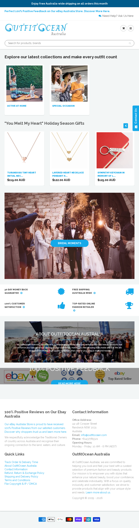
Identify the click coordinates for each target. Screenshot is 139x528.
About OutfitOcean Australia (21, 465)
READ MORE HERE (69, 383)
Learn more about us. (98, 492)
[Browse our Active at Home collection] (24, 83)
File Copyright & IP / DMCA (21, 483)
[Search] (130, 43)
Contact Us (135, 116)
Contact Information (16, 469)
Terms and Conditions (17, 480)
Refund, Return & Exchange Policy (24, 473)
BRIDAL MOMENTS (69, 243)
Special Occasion (63, 106)
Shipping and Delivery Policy (21, 476)
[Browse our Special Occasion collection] (69, 83)
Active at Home (16, 106)
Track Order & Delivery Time (21, 462)
